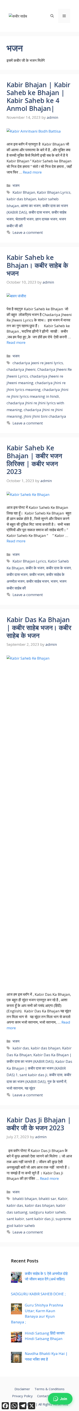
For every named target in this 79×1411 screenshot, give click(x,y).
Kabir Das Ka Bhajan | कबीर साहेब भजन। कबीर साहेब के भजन (39, 627)
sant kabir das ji (33, 1074)
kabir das (21, 1048)
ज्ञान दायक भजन (46, 219)
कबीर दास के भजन (58, 567)
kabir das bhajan (21, 198)
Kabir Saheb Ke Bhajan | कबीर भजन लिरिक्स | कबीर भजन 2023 (34, 459)
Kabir (62, 1198)
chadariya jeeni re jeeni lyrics (38, 362)
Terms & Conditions (49, 1389)
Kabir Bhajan (24, 192)
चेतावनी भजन (24, 219)
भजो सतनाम (15, 1088)
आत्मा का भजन (31, 205)
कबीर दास (55, 1074)
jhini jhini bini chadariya (45, 416)
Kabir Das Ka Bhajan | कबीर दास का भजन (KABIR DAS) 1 (39, 1068)
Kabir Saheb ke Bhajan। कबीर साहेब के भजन (37, 265)
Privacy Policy (22, 1396)
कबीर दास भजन (39, 212)
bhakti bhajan (25, 1198)
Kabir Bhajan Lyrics (53, 192)
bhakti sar (47, 1198)
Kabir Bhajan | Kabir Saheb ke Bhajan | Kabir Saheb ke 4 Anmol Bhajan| (38, 96)
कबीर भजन (36, 574)
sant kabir (15, 1218)
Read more (32, 172)
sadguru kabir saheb (47, 1212)
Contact (43, 1396)
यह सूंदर (30, 1088)
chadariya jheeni (21, 369)
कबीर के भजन (35, 567)
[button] (52, 16)
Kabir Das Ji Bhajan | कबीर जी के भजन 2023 (39, 1123)
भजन (16, 185)
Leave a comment (28, 232)
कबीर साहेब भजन (37, 581)
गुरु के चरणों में (56, 1081)
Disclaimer (22, 1389)
